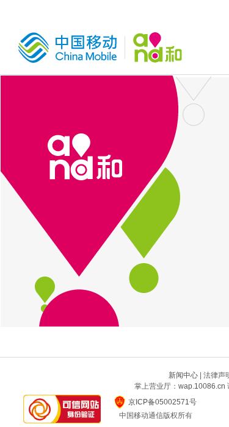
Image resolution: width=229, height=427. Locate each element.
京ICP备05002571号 (162, 402)
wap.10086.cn (201, 386)
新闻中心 (183, 375)
